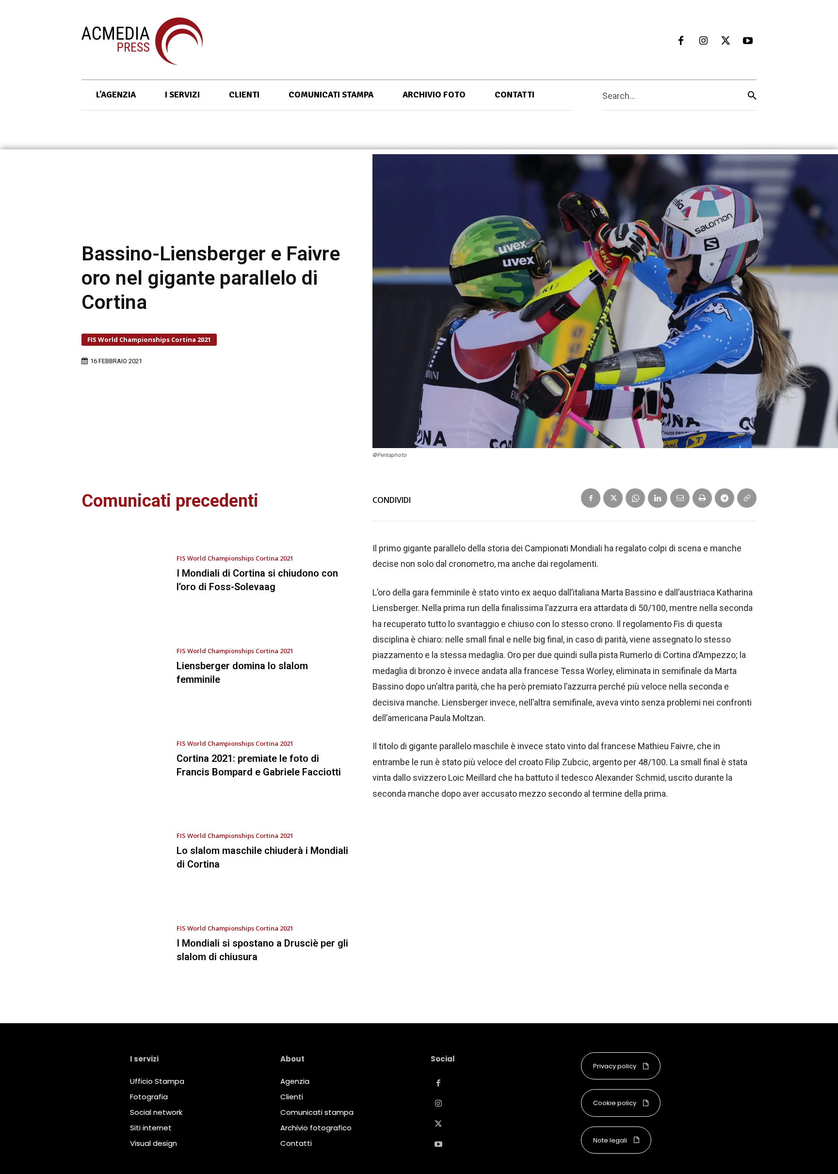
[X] (725, 41)
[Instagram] (703, 41)
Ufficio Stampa (157, 1081)
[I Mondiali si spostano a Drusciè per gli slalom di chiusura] (121, 944)
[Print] (702, 498)
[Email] (680, 498)
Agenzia (294, 1081)
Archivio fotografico (316, 1128)
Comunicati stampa (317, 1112)
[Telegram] (724, 498)
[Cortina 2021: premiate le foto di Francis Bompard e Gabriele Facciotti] (121, 759)
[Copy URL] (747, 498)
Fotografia (149, 1097)
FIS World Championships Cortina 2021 (149, 339)
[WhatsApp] (635, 498)
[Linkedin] (657, 498)
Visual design (153, 1143)
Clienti (291, 1097)
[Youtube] (748, 41)
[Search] (752, 95)
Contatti (296, 1143)
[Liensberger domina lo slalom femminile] (121, 667)
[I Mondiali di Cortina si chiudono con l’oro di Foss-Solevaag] (121, 574)
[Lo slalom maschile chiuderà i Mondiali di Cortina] (121, 852)
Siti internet (151, 1128)
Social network (156, 1112)
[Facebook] (681, 41)
